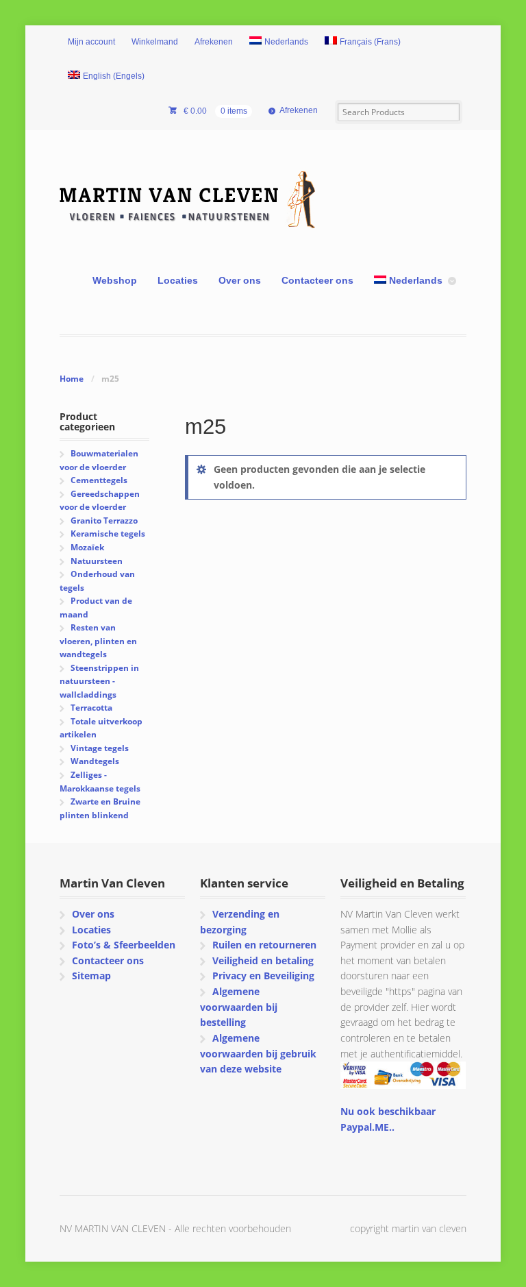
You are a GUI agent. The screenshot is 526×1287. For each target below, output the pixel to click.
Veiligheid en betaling (263, 960)
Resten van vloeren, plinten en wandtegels (98, 641)
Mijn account (91, 42)
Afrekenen (214, 42)
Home (72, 378)
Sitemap (91, 975)
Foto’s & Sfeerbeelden (123, 944)
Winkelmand (155, 42)
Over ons (239, 280)
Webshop (114, 280)
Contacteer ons (317, 280)
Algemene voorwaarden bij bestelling (238, 1007)
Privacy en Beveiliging (263, 975)
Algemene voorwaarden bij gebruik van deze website (258, 1053)
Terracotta (91, 707)
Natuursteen (97, 561)
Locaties (178, 280)
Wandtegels (95, 761)
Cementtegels (99, 480)
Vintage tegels (100, 748)
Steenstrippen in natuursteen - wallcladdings (99, 681)
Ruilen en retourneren (264, 944)
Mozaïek (87, 547)
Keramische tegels (108, 533)
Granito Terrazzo (104, 520)
